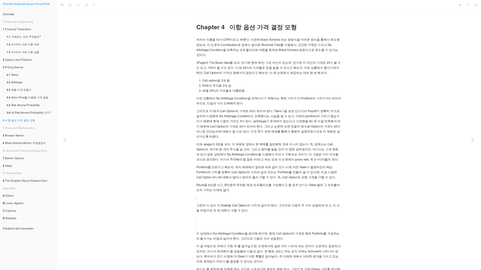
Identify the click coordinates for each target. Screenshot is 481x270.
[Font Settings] (78, 4)
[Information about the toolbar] (94, 4)
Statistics (9, 218)
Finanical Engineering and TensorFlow (26, 4)
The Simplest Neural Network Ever (25, 180)
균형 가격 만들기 (19, 90)
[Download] (86, 4)
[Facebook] (468, 4)
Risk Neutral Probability (23, 105)
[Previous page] (64, 139)
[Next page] (472, 139)
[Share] (475, 4)
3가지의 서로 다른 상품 (23, 52)
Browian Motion (13, 135)
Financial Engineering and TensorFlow (277, 4)
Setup (12, 74)
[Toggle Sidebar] (62, 4)
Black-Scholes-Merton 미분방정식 (24, 143)
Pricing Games (13, 67)
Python (8, 195)
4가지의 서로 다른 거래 (23, 44)
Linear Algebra (13, 203)
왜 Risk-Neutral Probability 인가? (29, 112)
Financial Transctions (17, 29)
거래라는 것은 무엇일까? (24, 36)
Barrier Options (13, 158)
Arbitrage (15, 82)
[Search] (70, 4)
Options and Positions (17, 60)
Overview (8, 14)
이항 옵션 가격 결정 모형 (19, 120)
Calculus (9, 210)
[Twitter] (460, 4)
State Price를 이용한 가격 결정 (27, 97)
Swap (7, 165)
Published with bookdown (18, 228)
